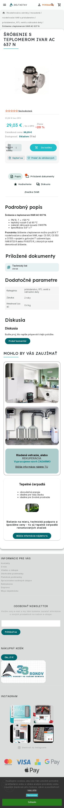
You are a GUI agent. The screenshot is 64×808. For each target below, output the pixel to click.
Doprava (5, 587)
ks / (9, 657)
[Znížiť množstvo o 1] (9, 149)
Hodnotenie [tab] (24, 184)
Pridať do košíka (43, 147)
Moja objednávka (9, 591)
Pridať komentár (18, 341)
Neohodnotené (25, 111)
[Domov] (4, 12)
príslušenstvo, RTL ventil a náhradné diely (37, 290)
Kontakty (5, 563)
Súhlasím (32, 802)
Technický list (19, 267)
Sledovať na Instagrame (34, 747)
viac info (32, 790)
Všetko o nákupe (9, 570)
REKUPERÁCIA (31, 458)
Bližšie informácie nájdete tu (32, 536)
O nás (4, 567)
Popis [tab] (18, 176)
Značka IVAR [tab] (32, 192)
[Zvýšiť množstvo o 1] (9, 146)
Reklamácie (7, 584)
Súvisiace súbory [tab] (26, 175)
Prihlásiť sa (11, 632)
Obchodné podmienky (12, 574)
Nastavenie (32, 795)
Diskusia (45, 184)
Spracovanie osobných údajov (16, 580)
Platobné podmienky (11, 577)
